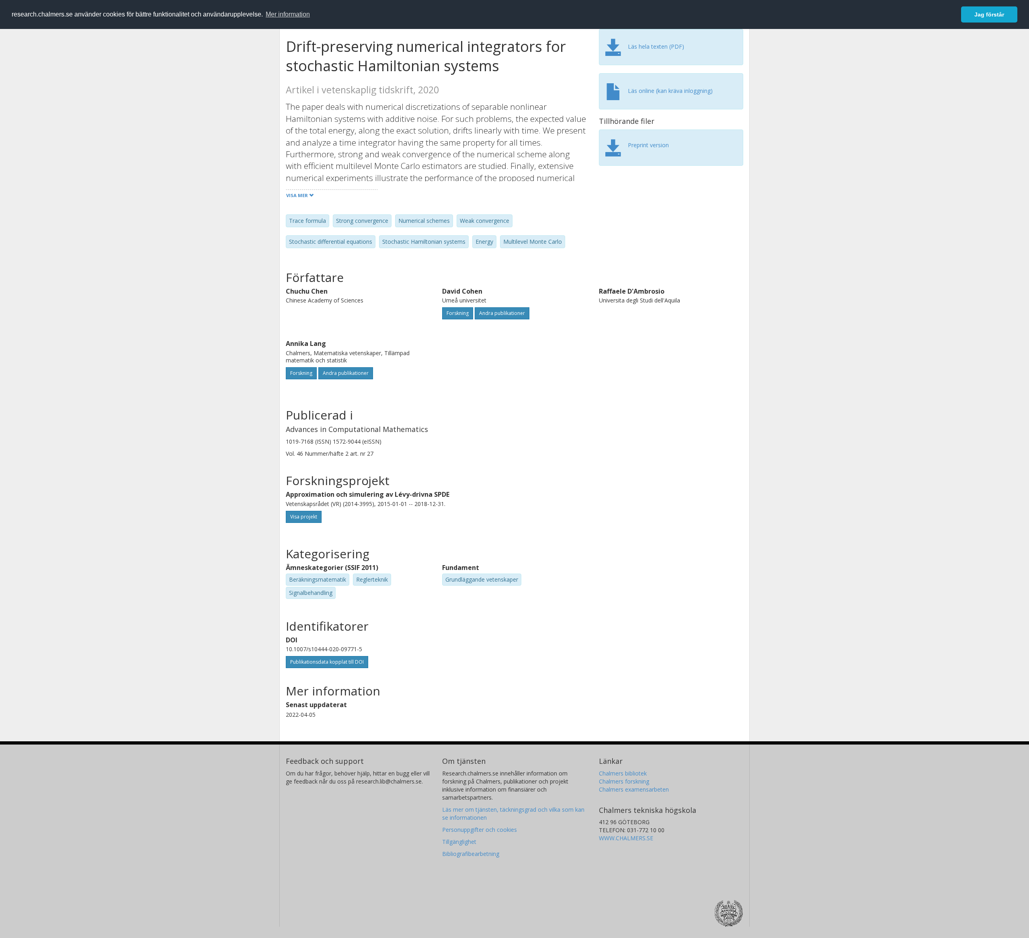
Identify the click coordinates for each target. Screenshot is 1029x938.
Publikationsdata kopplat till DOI (327, 661)
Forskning (458, 313)
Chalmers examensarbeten (634, 789)
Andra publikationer (502, 313)
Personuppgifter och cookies (479, 829)
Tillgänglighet (459, 841)
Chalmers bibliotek (623, 773)
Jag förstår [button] (989, 14)
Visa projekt (303, 516)
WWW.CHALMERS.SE (626, 838)
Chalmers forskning (624, 781)
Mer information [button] (288, 14)
